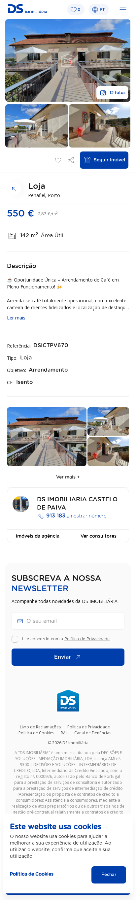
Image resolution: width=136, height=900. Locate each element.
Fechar (108, 875)
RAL (64, 733)
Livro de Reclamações (40, 727)
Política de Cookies (36, 733)
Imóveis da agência (37, 536)
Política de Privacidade (87, 639)
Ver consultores (99, 536)
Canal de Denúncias (92, 733)
